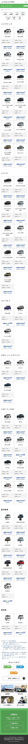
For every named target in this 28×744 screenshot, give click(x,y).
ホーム (2, 9)
